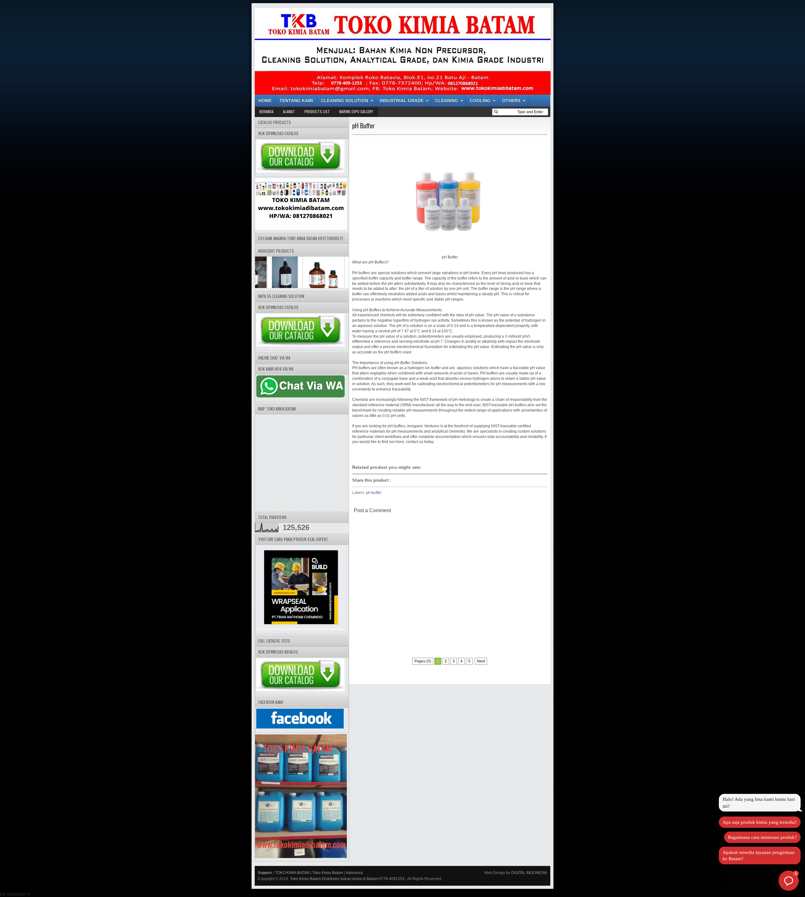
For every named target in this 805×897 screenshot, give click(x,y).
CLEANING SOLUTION (344, 100)
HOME (265, 100)
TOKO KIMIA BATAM (292, 873)
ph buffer (373, 492)
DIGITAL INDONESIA (528, 873)
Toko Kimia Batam (327, 873)
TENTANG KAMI (296, 100)
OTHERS (511, 100)
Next (481, 661)
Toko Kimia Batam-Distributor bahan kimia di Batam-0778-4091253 (347, 879)
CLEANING (446, 100)
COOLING (480, 100)
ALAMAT (289, 111)
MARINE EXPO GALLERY (356, 111)
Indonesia (354, 873)
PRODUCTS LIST (317, 111)
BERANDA (266, 111)
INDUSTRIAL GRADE (402, 100)
